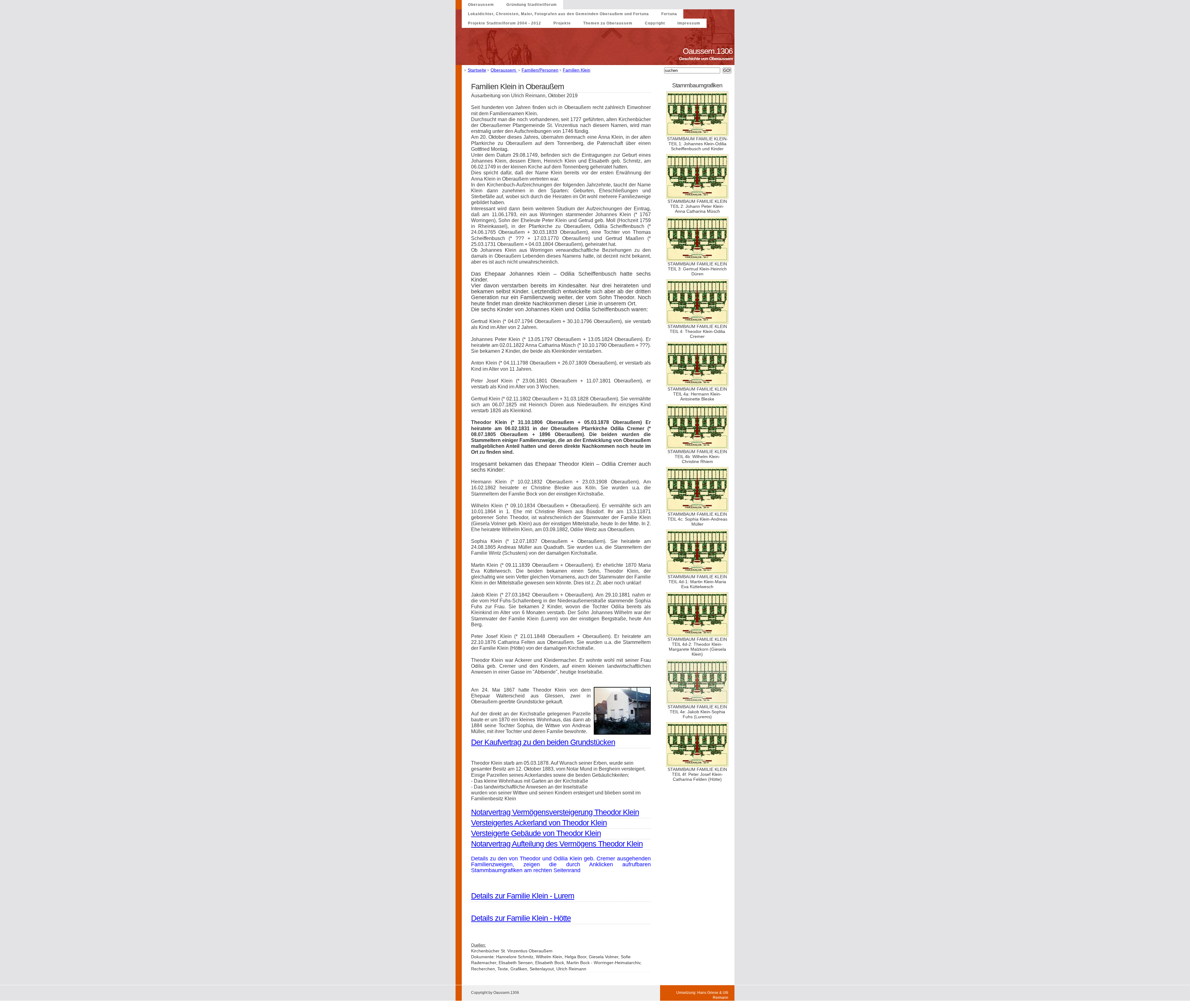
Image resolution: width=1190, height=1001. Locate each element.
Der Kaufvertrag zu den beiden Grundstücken (543, 742)
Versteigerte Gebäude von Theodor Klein (536, 833)
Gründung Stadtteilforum (531, 4)
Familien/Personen (540, 70)
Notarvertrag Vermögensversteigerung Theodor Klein (555, 812)
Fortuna (669, 14)
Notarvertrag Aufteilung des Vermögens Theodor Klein (557, 843)
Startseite (477, 70)
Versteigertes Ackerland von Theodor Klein (539, 822)
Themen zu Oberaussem (607, 23)
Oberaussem (481, 4)
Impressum (688, 23)
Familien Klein (576, 70)
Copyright (655, 23)
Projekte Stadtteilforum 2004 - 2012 (504, 23)
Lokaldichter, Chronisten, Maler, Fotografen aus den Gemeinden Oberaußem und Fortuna (558, 14)
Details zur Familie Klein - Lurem (522, 895)
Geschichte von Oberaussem (706, 58)
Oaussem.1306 (708, 51)
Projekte (562, 23)
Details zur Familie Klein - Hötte (521, 918)
